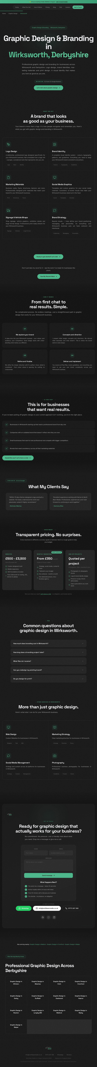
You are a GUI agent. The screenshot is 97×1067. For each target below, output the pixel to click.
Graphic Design (13, 13)
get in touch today (62, 1)
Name (36, 849)
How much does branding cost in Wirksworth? (30, 643)
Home (17, 7)
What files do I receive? (22, 661)
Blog (54, 7)
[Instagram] (48, 917)
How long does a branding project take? (28, 652)
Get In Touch (78, 7)
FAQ (60, 7)
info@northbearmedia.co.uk (33, 1055)
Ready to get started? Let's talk (47, 257)
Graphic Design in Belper (72, 944)
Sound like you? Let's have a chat (16, 458)
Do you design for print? (22, 679)
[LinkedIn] (54, 917)
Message (49, 858)
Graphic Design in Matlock (38, 944)
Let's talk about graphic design (47, 88)
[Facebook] (43, 917)
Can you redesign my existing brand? (27, 670)
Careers (67, 7)
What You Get (26, 7)
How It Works (38, 7)
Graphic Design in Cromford (55, 944)
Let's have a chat (45, 594)
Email (61, 849)
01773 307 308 (49, 1055)
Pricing (48, 7)
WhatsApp (60, 1055)
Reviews (69, 1055)
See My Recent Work (47, 276)
